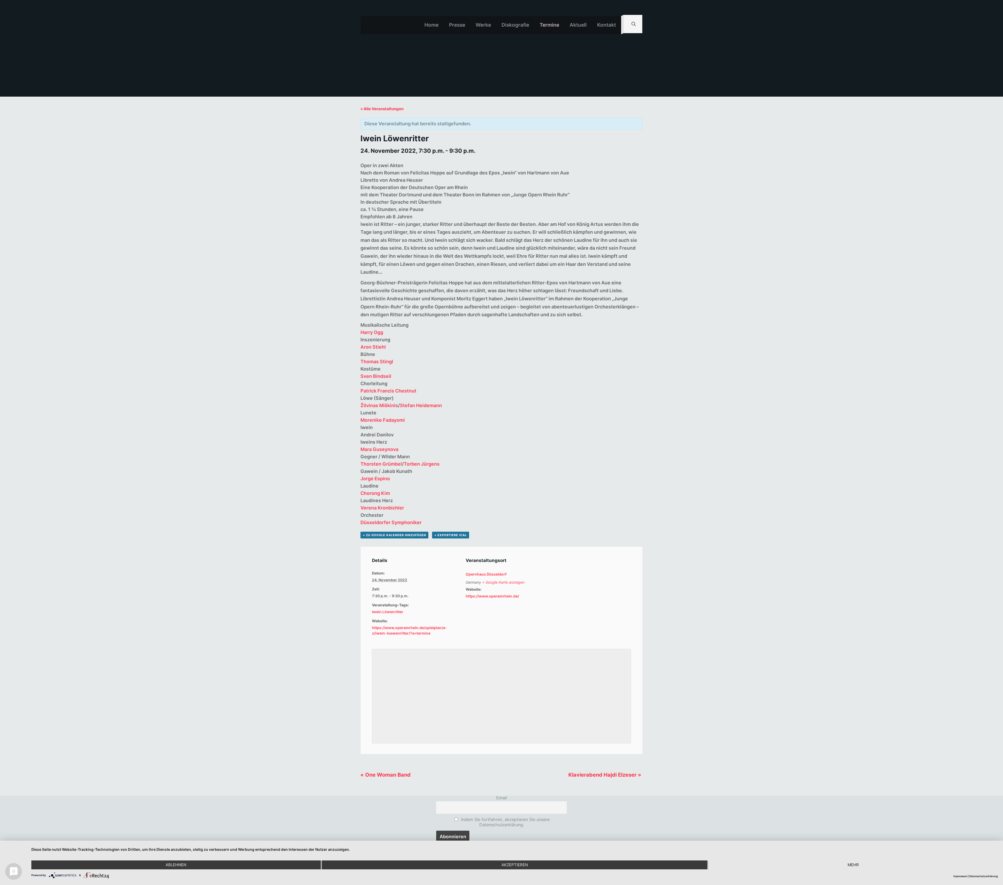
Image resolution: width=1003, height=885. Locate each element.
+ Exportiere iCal (450, 535)
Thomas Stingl (376, 361)
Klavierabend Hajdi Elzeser (604, 775)
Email (501, 797)
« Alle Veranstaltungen (382, 108)
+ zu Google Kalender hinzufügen (394, 535)
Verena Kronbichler (382, 508)
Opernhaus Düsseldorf (486, 574)
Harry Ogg (371, 332)
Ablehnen (176, 864)
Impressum (960, 876)
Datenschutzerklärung (983, 876)
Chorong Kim (375, 493)
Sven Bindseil (375, 376)
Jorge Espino (375, 478)
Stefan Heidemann (421, 405)
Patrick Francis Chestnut (388, 391)
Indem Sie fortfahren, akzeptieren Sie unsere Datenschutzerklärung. (505, 822)
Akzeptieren (514, 864)
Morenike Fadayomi (382, 420)
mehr (853, 864)
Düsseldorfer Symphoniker (391, 522)
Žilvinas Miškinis (379, 405)
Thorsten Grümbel (381, 464)
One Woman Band (385, 775)
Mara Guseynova (379, 449)
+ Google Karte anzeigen (503, 582)
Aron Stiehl (373, 347)
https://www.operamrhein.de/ (492, 596)
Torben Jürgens (422, 464)
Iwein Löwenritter (387, 611)
